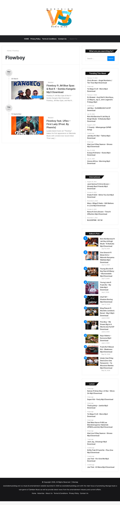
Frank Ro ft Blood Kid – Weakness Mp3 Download (107, 352)
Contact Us (62, 39)
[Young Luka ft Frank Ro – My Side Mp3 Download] (91, 290)
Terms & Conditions (49, 39)
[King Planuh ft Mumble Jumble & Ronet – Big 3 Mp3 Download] (91, 314)
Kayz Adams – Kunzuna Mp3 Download (105, 341)
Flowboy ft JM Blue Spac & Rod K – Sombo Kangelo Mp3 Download (61, 89)
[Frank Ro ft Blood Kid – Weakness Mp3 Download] (91, 353)
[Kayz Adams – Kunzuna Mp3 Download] (91, 342)
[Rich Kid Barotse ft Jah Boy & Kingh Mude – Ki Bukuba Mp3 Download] (91, 245)
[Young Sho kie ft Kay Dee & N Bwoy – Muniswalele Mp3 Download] (91, 275)
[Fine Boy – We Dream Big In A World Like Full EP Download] (91, 328)
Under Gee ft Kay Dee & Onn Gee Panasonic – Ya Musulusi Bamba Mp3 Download (106, 366)
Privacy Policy (35, 39)
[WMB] (60, 18)
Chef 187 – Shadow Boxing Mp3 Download (106, 302)
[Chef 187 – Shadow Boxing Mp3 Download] (91, 303)
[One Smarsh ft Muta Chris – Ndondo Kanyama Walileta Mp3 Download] (91, 258)
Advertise (40, 496)
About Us (49, 496)
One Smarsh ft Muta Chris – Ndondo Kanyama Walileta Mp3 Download (107, 260)
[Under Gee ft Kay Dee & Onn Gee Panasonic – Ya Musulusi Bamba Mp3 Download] (91, 364)
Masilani (51, 82)
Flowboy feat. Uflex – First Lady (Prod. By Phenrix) (58, 124)
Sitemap (75, 485)
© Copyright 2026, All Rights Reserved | (57, 485)
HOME (26, 39)
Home (9, 51)
